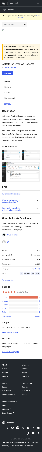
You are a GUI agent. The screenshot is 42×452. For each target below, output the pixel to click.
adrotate (27, 274)
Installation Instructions (11, 194)
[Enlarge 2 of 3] (37, 153)
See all (37, 316)
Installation (8, 92)
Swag (25, 395)
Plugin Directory (8, 10)
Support (7, 104)
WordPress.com (9, 402)
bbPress (6, 409)
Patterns (25, 376)
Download (7, 73)
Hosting (5, 372)
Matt (5, 405)
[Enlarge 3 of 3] (37, 164)
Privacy (5, 376)
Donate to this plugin (10, 352)
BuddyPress (8, 413)
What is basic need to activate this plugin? (11, 201)
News (4, 369)
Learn (4, 383)
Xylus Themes (10, 67)
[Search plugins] (25, 24)
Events (25, 387)
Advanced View (8, 280)
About (4, 365)
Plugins (25, 372)
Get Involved (27, 383)
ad (22, 274)
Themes (25, 369)
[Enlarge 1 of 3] (17, 153)
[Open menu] (38, 3)
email (37, 274)
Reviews (7, 87)
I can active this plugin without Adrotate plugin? (11, 209)
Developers (6, 391)
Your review (6, 316)
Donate (26, 391)
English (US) (35, 269)
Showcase (26, 365)
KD (8, 242)
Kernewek (11, 423)
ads (32, 274)
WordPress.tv (8, 395)
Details (7, 81)
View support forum (10, 332)
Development (9, 98)
